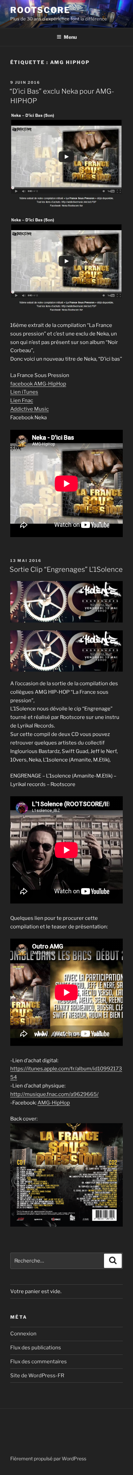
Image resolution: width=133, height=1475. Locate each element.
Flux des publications (35, 1348)
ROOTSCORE (40, 10)
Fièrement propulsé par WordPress (48, 1458)
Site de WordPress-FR (37, 1375)
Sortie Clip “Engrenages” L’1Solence (66, 569)
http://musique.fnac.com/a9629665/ (54, 1094)
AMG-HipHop (54, 1103)
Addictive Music (29, 409)
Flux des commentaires (38, 1362)
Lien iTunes (24, 392)
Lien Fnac (21, 400)
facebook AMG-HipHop (38, 384)
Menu (70, 37)
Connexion (23, 1334)
